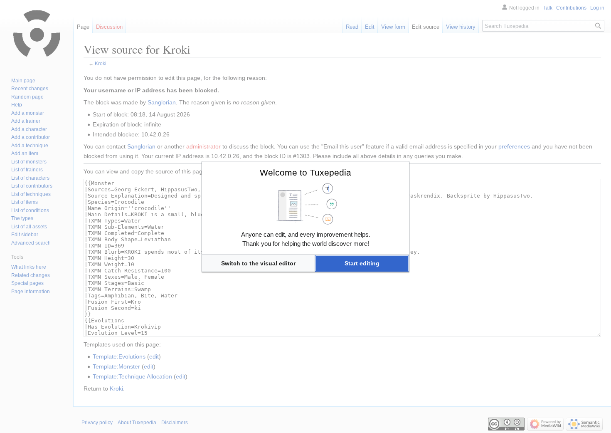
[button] (258, 263)
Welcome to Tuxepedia (305, 172)
